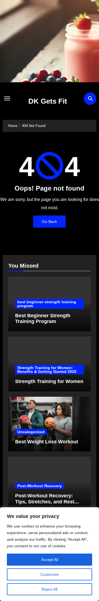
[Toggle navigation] (7, 98)
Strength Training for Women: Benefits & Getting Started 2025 (46, 369)
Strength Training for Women (49, 381)
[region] (49, 554)
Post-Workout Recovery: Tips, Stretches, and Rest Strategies (44, 501)
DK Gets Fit (47, 101)
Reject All (49, 589)
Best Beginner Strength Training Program (42, 318)
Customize (49, 574)
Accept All (49, 559)
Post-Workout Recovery (39, 486)
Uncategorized (31, 432)
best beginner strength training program (46, 304)
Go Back (49, 221)
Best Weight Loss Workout (46, 441)
